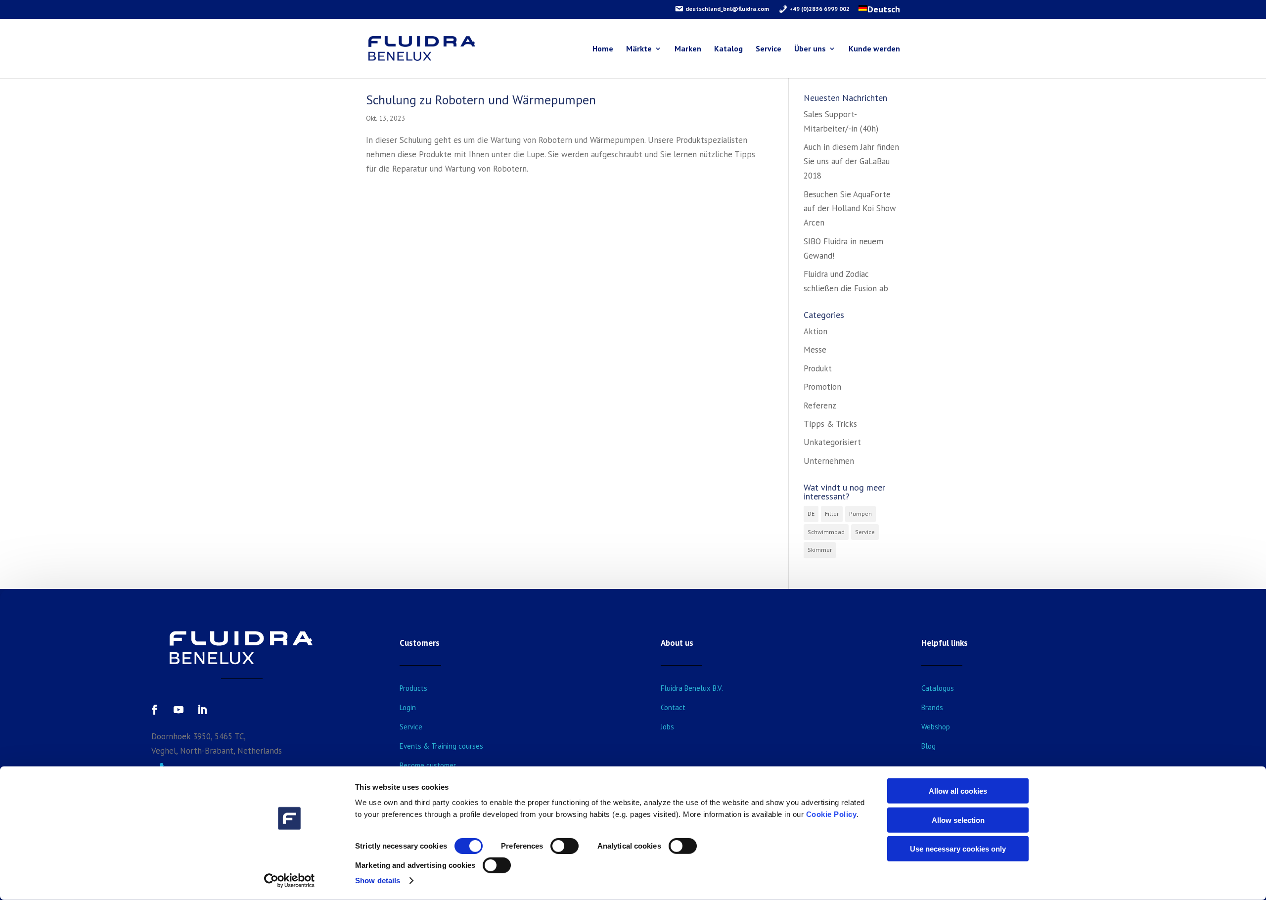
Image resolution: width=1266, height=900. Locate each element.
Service (768, 49)
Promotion (822, 386)
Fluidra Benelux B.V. (692, 688)
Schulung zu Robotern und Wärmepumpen (481, 99)
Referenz (820, 405)
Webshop (935, 726)
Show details (377, 880)
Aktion (815, 331)
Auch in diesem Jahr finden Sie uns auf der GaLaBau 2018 (851, 161)
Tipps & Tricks (830, 423)
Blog (928, 746)
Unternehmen (829, 460)
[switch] (564, 846)
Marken (688, 49)
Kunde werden (874, 49)
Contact (673, 707)
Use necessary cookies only (958, 849)
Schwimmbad (826, 532)
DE (811, 513)
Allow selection (958, 819)
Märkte (639, 49)
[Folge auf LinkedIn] (202, 710)
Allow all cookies (958, 791)
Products (413, 688)
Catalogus (937, 688)
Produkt (818, 368)
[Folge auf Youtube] (178, 710)
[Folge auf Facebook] (155, 710)
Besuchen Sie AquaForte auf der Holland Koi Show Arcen (850, 208)
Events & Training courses (441, 746)
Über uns (810, 49)
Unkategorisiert (832, 442)
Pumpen (860, 513)
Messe (815, 349)
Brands (932, 707)
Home (602, 49)
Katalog (728, 49)
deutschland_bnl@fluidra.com (726, 8)
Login (408, 707)
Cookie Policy (831, 814)
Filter (832, 513)
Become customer (428, 765)
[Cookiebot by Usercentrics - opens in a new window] (289, 880)
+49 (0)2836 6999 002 (819, 8)
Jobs (667, 726)
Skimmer (820, 549)
